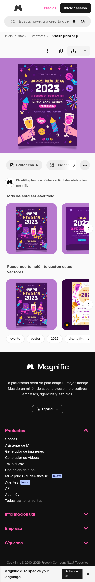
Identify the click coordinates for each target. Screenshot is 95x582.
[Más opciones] (47, 51)
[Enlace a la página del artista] (9, 183)
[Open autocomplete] (11, 21)
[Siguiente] (74, 165)
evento (15, 339)
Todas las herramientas (23, 500)
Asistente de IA (17, 445)
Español (47, 409)
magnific (22, 186)
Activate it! (71, 573)
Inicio (9, 36)
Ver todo (47, 196)
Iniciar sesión (75, 8)
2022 (54, 339)
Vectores (38, 36)
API (8, 488)
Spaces (11, 439)
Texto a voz (14, 464)
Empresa (13, 528)
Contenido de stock (21, 470)
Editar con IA (27, 165)
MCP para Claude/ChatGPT (33, 476)
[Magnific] (47, 368)
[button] (47, 409)
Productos (15, 430)
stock (22, 36)
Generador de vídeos (22, 457)
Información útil (20, 514)
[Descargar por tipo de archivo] (85, 51)
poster (35, 339)
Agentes (17, 482)
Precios (50, 8)
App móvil (13, 494)
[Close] (88, 574)
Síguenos (14, 542)
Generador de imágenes (24, 451)
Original (32, 67)
